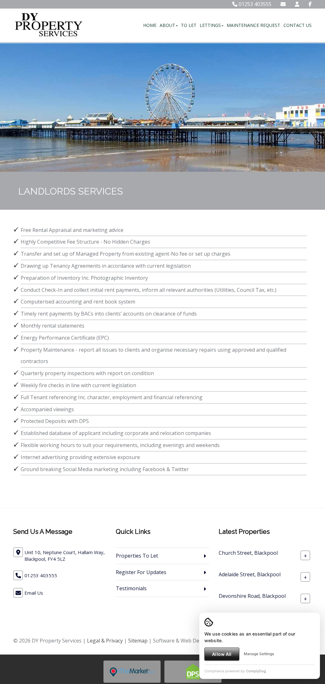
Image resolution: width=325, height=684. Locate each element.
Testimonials (131, 588)
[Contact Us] (297, 4)
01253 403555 (254, 4)
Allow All (221, 654)
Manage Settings (259, 653)
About (167, 25)
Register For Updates (141, 572)
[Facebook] (310, 4)
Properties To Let (137, 555)
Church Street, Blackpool (248, 552)
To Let (188, 25)
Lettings (210, 25)
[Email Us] (283, 4)
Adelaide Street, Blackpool (250, 574)
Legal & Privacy (105, 640)
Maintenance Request (253, 25)
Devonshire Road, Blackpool (252, 595)
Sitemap (138, 640)
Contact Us (297, 25)
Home (149, 25)
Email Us (33, 593)
